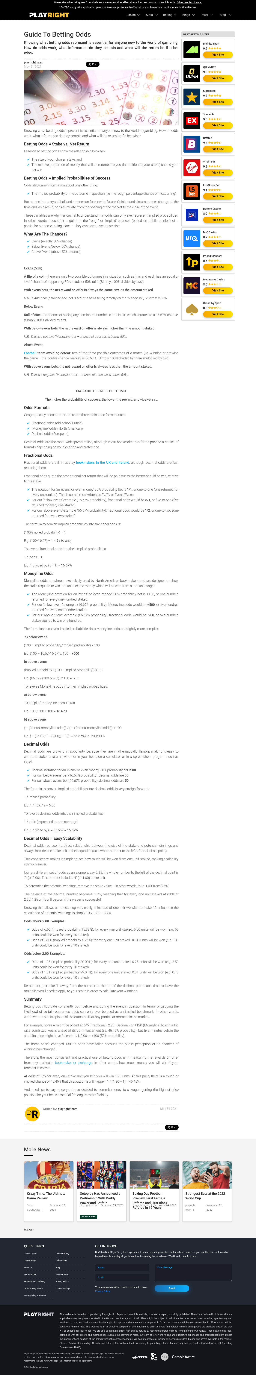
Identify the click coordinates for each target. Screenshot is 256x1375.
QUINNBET (209, 67)
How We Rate (62, 1274)
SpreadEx (208, 114)
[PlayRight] (49, 15)
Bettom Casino (212, 208)
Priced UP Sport (212, 255)
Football (30, 353)
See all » (29, 1229)
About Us (28, 1267)
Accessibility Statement (35, 1295)
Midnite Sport (211, 43)
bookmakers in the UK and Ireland (102, 462)
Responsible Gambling (34, 1281)
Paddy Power (89, 1217)
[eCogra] (140, 1357)
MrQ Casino (210, 232)
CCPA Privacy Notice (33, 1288)
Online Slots (61, 1260)
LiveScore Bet (211, 185)
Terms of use (30, 1274)
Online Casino (30, 1253)
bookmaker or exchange (73, 1063)
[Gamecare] (154, 1357)
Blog (58, 1267)
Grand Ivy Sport (212, 303)
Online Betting (62, 1253)
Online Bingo (30, 1260)
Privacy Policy (62, 1281)
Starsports (209, 90)
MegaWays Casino (214, 279)
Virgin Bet (209, 161)
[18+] (165, 1357)
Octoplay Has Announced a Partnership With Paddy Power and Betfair (100, 1198)
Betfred (207, 137)
